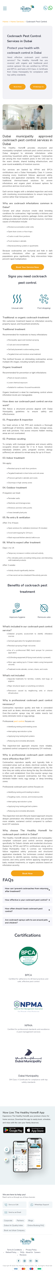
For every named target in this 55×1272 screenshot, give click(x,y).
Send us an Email (15, 1212)
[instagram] (24, 1261)
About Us (29, 1252)
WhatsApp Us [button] (38, 87)
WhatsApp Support (42, 1205)
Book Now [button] (17, 87)
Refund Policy (11, 1252)
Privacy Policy (31, 1250)
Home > (6, 21)
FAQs (22, 1252)
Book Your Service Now (27, 267)
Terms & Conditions (14, 1250)
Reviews (23, 1255)
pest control (19, 721)
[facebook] (18, 1261)
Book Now (27, 873)
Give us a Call (13, 1205)
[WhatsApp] (50, 8)
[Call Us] (45, 8)
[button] (27, 890)
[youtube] (30, 1261)
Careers (37, 1252)
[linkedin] (36, 1261)
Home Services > (18, 21)
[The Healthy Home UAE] (27, 8)
